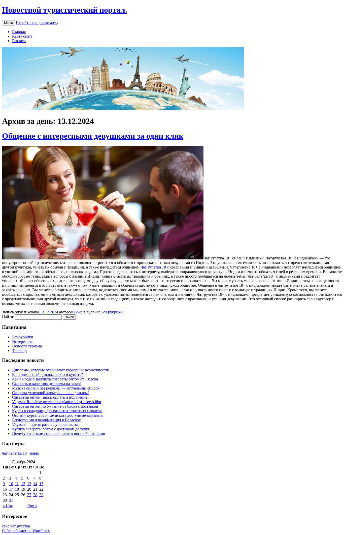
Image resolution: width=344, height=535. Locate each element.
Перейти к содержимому (37, 22)
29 (41, 495)
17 (11, 489)
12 (23, 484)
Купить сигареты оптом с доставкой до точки (51, 429)
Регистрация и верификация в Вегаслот (46, 420)
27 (29, 495)
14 (35, 484)
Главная (19, 31)
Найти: (8, 317)
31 (11, 500)
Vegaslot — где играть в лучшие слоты (45, 424)
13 (29, 484)
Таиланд (19, 350)
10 (11, 484)
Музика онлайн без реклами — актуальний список (55, 388)
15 (41, 484)
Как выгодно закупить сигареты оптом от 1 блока (55, 379)
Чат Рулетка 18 (153, 267)
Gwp (78, 312)
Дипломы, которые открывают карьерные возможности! (60, 370)
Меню (8, 23)
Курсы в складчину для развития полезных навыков (57, 411)
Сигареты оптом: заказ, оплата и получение (49, 397)
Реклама (19, 41)
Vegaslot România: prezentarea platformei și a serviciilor (56, 402)
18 (17, 489)
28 (35, 495)
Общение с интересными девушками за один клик (92, 135)
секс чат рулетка (16, 526)
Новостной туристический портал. (64, 9)
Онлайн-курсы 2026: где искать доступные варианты (58, 415)
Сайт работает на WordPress (26, 530)
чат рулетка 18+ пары (20, 453)
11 (17, 484)
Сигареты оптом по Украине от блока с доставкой (55, 406)
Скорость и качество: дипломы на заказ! (46, 383)
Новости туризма (27, 346)
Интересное (22, 341)
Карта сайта (22, 36)
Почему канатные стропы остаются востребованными (58, 433)
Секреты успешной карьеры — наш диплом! (50, 393)
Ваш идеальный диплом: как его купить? (47, 374)
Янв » (32, 506)
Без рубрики (112, 312)
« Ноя (8, 506)
